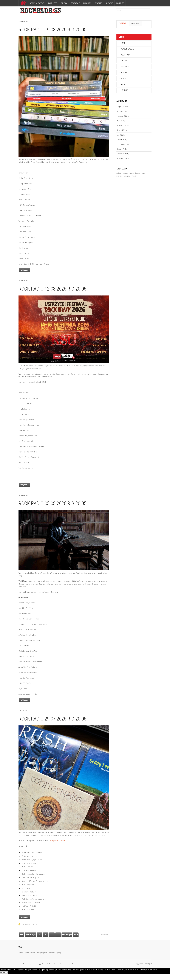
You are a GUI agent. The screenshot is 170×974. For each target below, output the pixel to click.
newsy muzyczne (42, 953)
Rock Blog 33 (147, 964)
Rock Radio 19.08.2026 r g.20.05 (52, 30)
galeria (132, 173)
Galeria (64, 3)
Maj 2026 (120, 121)
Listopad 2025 (122, 149)
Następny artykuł (67, 935)
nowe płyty (127, 176)
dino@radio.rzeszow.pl (58, 841)
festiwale (125, 173)
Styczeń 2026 (122, 140)
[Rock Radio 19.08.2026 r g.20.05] (64, 96)
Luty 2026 (120, 135)
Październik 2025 (123, 154)
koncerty (138, 173)
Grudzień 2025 (122, 144)
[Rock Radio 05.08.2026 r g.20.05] (64, 540)
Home (123, 43)
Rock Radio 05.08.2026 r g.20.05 (52, 503)
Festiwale (75, 3)
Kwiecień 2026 (122, 125)
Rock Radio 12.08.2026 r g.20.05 (52, 289)
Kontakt (120, 3)
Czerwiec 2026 (122, 116)
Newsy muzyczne (37, 3)
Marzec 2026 (122, 130)
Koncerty (87, 3)
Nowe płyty (52, 3)
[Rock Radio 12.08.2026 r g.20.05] (64, 329)
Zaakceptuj (4, 972)
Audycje (109, 3)
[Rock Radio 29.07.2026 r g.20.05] (64, 777)
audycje (118, 173)
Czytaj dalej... (24, 270)
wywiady (134, 176)
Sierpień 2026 (122, 107)
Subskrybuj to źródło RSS (29, 924)
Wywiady (98, 3)
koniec (76, 935)
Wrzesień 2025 (122, 159)
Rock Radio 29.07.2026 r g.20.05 (52, 719)
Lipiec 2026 (121, 111)
